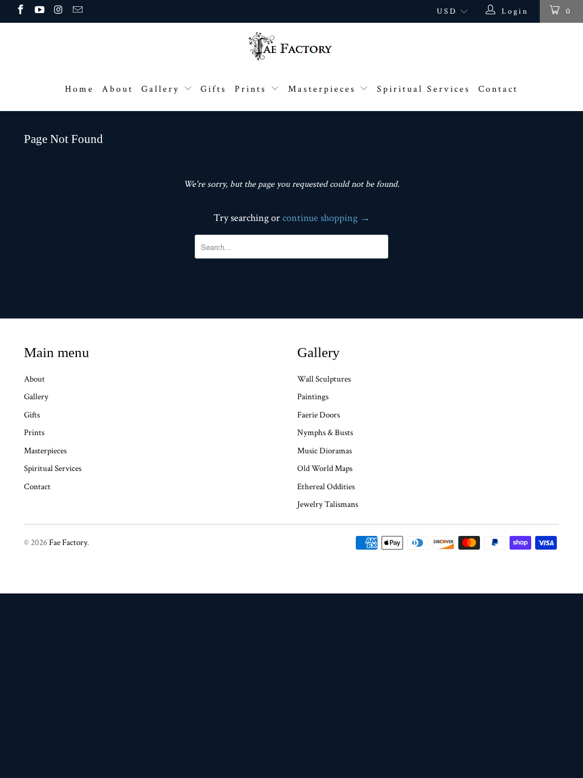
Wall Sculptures (324, 379)
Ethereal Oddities (326, 486)
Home (79, 89)
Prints (252, 89)
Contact (498, 89)
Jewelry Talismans (327, 504)
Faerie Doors (318, 415)
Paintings (313, 396)
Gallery (162, 89)
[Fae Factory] (291, 46)
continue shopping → (326, 217)
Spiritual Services (423, 89)
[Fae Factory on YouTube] (39, 11)
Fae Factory (68, 542)
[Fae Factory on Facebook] (20, 11)
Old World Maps (324, 468)
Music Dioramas (324, 450)
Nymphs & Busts (325, 432)
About (117, 89)
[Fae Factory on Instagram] (58, 11)
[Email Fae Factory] (77, 11)
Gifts (213, 89)
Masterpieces (324, 89)
